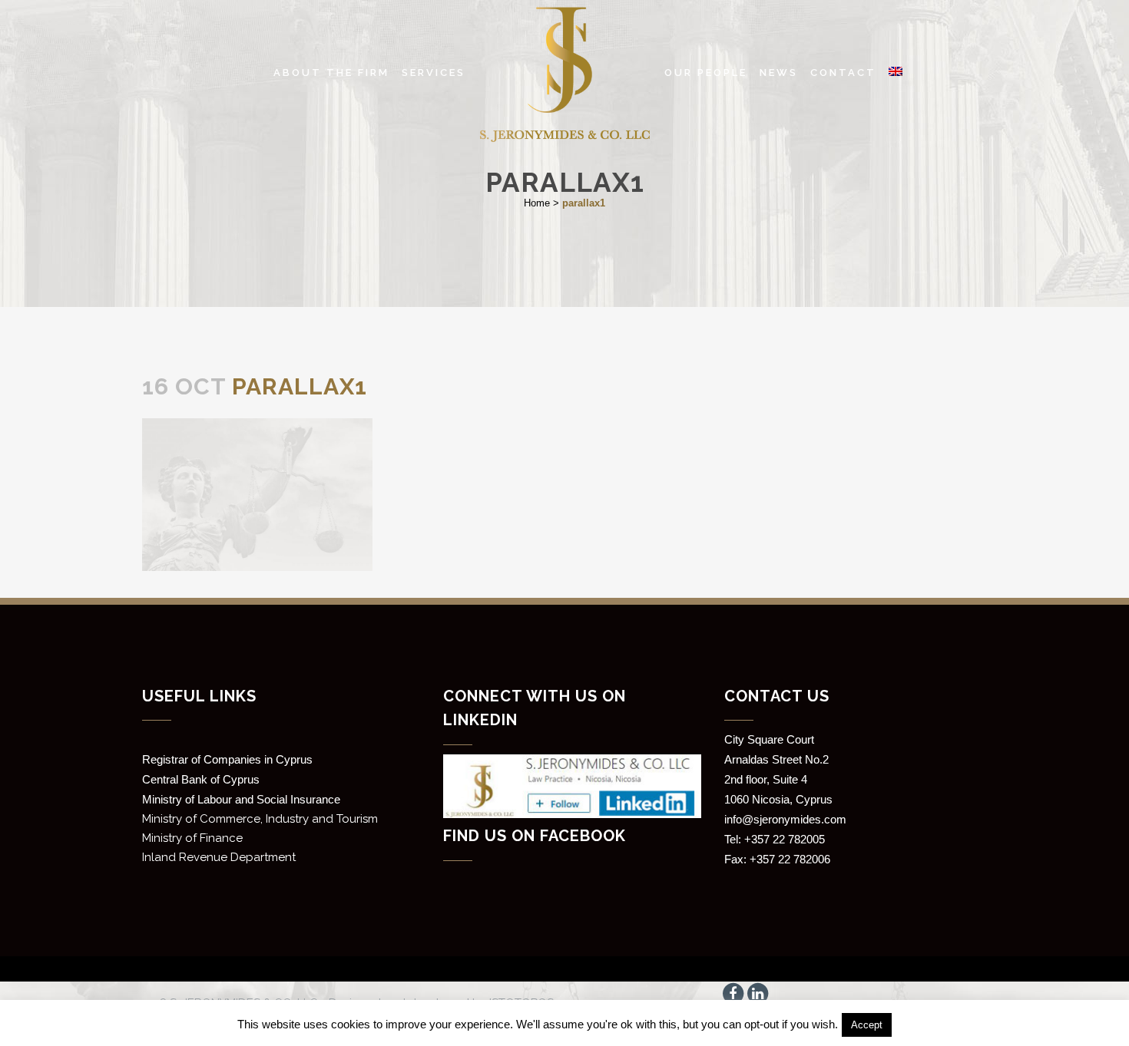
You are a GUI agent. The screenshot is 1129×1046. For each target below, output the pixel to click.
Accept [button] (866, 1025)
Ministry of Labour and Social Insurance (241, 799)
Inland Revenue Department (219, 857)
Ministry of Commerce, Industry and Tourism (260, 819)
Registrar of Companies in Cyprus (227, 759)
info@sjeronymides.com (785, 819)
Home (537, 203)
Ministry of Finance (192, 838)
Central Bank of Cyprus (201, 779)
